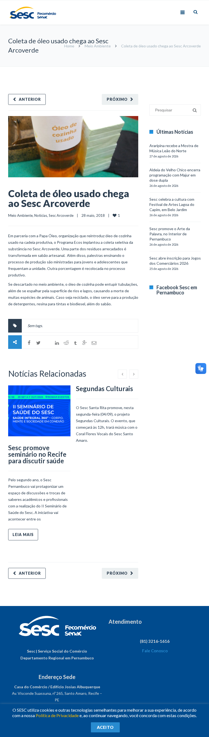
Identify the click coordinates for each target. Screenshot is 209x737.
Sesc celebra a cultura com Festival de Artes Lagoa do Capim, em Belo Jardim (171, 204)
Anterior (30, 99)
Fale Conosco (155, 650)
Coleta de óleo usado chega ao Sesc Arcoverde (68, 198)
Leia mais (23, 534)
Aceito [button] (105, 727)
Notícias (40, 215)
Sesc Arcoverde (61, 215)
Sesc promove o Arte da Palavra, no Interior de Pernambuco (169, 233)
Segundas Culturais (104, 388)
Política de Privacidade (57, 715)
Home (69, 46)
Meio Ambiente (98, 46)
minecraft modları (153, 69)
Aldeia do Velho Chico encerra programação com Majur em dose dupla (174, 175)
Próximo (117, 99)
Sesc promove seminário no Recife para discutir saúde (37, 454)
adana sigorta (179, 69)
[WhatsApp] (47, 343)
